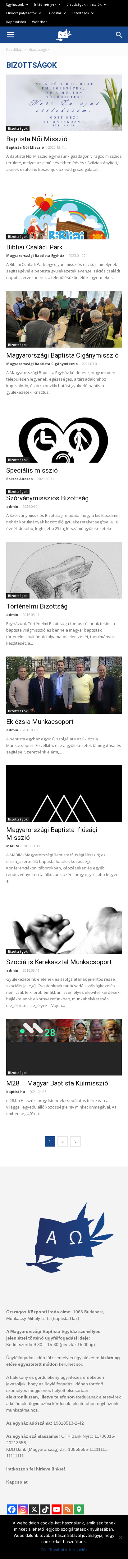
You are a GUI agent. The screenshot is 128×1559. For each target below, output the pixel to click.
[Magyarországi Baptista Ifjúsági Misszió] (64, 793)
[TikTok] (45, 1509)
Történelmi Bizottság (36, 606)
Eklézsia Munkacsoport (40, 721)
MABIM (12, 846)
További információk (68, 1549)
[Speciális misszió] (64, 434)
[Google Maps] (79, 1509)
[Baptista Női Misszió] (64, 103)
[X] (34, 1509)
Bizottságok (18, 128)
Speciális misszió (32, 470)
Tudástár (54, 13)
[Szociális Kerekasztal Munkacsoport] (64, 924)
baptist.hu (15, 1091)
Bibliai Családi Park (34, 247)
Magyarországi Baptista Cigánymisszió (62, 355)
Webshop (40, 21)
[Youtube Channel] (57, 1509)
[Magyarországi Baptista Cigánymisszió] (64, 319)
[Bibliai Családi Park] (64, 211)
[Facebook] (12, 1509)
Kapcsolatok (16, 21)
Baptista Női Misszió (36, 139)
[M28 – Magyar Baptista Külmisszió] (64, 1047)
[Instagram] (23, 1509)
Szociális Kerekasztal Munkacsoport (59, 962)
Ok (43, 1549)
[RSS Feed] (68, 1509)
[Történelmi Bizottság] (64, 570)
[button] (119, 34)
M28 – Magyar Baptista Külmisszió (57, 1083)
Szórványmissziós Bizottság (47, 498)
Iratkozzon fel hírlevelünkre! (35, 1468)
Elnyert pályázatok (21, 13)
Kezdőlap (14, 49)
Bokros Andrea (19, 478)
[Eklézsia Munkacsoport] (64, 685)
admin (12, 506)
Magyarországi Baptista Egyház (35, 255)
